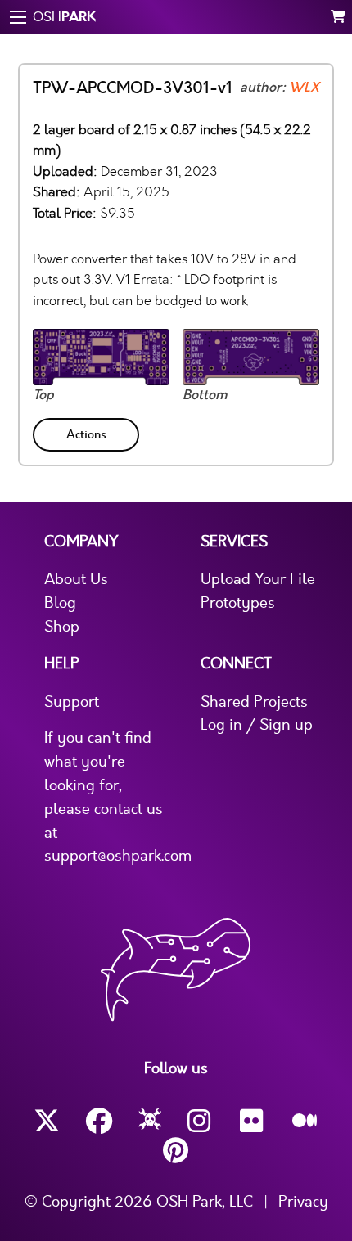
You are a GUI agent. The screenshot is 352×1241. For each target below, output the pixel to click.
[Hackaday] (150, 1121)
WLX (304, 88)
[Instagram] (200, 1121)
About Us (76, 579)
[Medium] (305, 1121)
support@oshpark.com (118, 856)
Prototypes (238, 603)
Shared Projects (254, 702)
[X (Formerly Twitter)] (47, 1121)
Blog (60, 603)
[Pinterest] (176, 1150)
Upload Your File (258, 579)
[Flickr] (253, 1121)
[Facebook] (99, 1121)
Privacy (303, 1202)
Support (71, 702)
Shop (61, 626)
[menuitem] (87, 431)
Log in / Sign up (257, 725)
